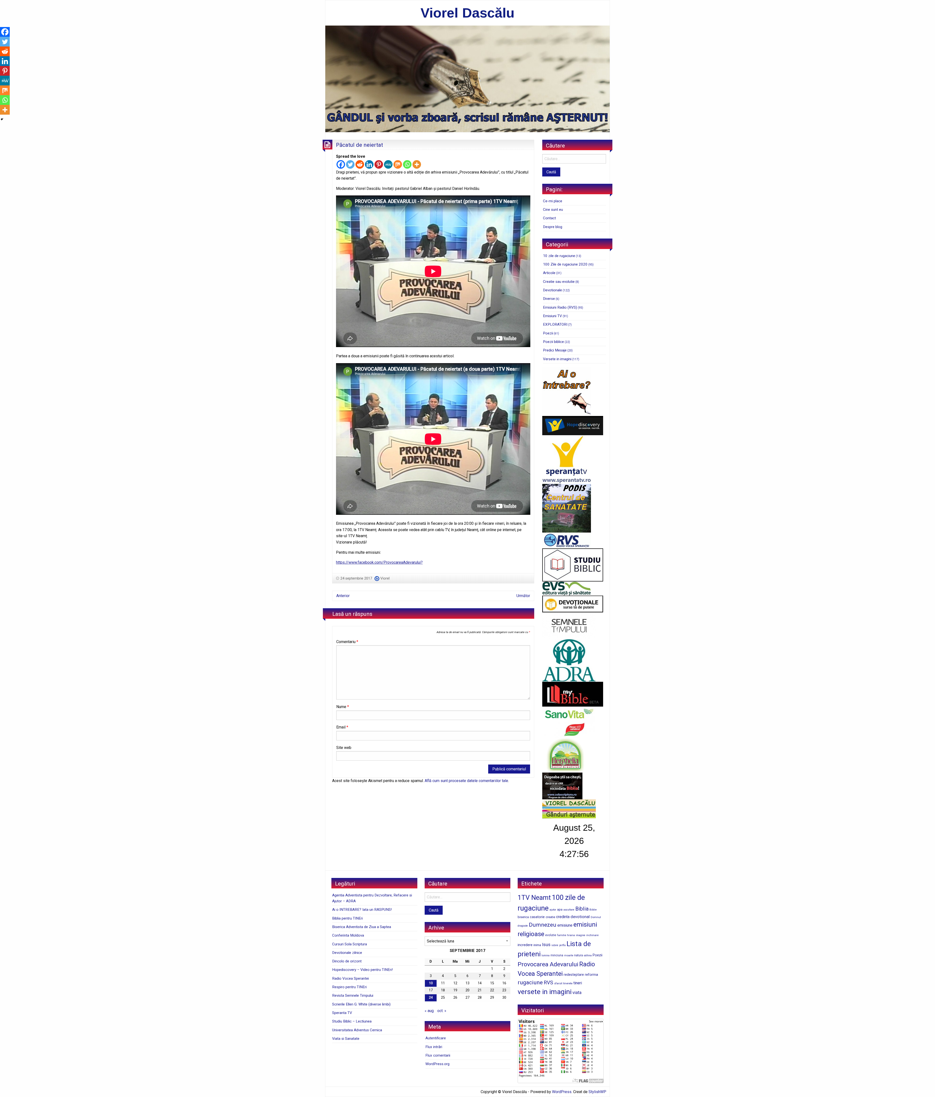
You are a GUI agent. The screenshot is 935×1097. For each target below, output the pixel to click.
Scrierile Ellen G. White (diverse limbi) (361, 1004)
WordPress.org (437, 1064)
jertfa (562, 945)
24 (431, 998)
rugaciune (530, 982)
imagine (580, 935)
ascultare (568, 909)
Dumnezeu (542, 925)
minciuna (557, 955)
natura (578, 955)
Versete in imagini (557, 359)
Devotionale (552, 290)
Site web (343, 747)
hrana (571, 935)
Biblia (582, 909)
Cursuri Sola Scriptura (349, 944)
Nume (342, 706)
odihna (588, 955)
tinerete (567, 983)
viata (576, 992)
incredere (525, 945)
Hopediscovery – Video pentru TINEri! (362, 970)
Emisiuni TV (552, 316)
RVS (548, 983)
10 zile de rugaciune (559, 256)
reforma (591, 974)
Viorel (385, 578)
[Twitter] (350, 164)
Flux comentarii (437, 1055)
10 (431, 983)
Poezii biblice (553, 342)
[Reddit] (359, 164)
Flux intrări (433, 1047)
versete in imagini (544, 992)
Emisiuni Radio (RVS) (560, 307)
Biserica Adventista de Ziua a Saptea (361, 927)
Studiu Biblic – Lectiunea (352, 1021)
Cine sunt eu (553, 209)
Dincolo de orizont (347, 961)
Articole (549, 273)
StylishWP (597, 1091)
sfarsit (558, 983)
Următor (523, 595)
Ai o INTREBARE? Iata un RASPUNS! (362, 909)
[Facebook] (341, 164)
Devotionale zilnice (347, 952)
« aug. (429, 1010)
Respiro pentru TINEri (349, 987)
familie (561, 935)
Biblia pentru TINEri (347, 918)
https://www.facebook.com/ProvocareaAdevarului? (379, 562)
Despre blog (552, 227)
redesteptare (574, 975)
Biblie (593, 909)
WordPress (561, 1091)
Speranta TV (342, 1013)
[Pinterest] (378, 164)
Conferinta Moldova (348, 935)
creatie (550, 917)
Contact (549, 218)
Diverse (549, 298)
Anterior (343, 595)
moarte (568, 955)
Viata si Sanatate (345, 1038)
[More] (416, 164)
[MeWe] (388, 164)
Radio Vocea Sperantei (350, 978)
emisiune (564, 925)
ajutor (553, 909)
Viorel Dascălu (467, 12)
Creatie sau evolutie (559, 281)
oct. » (441, 1010)
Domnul (596, 917)
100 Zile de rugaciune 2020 (565, 264)
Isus (546, 944)
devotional (580, 916)
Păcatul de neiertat (359, 145)
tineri (577, 983)
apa (559, 909)
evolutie (550, 935)
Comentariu (347, 641)
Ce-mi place (552, 201)
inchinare (592, 935)
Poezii (548, 333)
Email (342, 727)
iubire (555, 945)
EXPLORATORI (555, 324)
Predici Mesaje (555, 350)
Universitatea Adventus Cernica (357, 1030)
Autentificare (435, 1038)
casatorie (537, 917)
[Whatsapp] (407, 164)
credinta (563, 916)
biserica (523, 917)
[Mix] (397, 164)
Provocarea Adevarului (548, 964)
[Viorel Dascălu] (467, 78)
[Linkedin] (369, 164)
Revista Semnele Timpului (352, 995)
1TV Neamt (534, 898)
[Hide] (2, 119)
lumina (546, 955)
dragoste (523, 925)
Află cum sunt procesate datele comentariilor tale (466, 780)
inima (537, 945)
